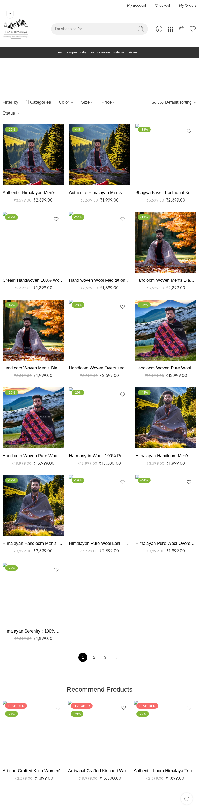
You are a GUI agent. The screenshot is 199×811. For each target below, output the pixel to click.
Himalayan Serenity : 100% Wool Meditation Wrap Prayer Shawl (33, 631)
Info (92, 52)
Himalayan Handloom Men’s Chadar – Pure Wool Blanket (165, 455)
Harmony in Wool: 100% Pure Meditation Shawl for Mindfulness (99, 455)
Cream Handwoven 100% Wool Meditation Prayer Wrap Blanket (33, 280)
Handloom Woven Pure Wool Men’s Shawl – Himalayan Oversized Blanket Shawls (165, 368)
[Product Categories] (170, 29)
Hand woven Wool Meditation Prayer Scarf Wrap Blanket (99, 280)
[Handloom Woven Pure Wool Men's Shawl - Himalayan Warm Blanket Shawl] (33, 417)
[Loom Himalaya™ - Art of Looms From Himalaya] (16, 29)
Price (107, 102)
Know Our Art (104, 52)
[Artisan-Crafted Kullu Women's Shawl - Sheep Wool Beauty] (34, 732)
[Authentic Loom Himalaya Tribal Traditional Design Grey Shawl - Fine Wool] (165, 732)
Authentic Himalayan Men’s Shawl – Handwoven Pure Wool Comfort (33, 192)
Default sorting (178, 102)
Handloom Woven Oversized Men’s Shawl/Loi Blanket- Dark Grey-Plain (99, 368)
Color (64, 102)
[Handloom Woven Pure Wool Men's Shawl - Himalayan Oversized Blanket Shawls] (165, 330)
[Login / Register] (159, 29)
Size (85, 102)
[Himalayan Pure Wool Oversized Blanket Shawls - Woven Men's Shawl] (165, 505)
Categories (72, 52)
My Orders (187, 5)
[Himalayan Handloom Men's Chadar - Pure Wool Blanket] (165, 417)
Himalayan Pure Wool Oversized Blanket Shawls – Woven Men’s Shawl (165, 543)
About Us (133, 52)
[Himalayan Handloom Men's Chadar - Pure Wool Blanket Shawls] (33, 505)
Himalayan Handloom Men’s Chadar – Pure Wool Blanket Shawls (33, 543)
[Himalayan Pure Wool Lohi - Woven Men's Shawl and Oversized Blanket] (99, 505)
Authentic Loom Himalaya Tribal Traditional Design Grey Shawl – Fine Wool (165, 770)
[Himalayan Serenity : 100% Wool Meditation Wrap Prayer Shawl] (33, 593)
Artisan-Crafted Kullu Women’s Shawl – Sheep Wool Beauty (34, 770)
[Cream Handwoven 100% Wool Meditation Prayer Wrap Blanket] (33, 242)
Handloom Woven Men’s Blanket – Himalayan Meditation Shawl (165, 280)
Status (9, 113)
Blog (84, 52)
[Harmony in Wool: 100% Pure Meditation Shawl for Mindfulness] (99, 417)
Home (59, 52)
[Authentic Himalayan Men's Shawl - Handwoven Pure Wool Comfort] (33, 154)
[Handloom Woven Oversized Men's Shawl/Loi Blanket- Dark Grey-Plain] (99, 330)
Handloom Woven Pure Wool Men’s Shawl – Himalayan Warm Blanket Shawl (33, 455)
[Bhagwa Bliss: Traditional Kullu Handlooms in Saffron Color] (165, 154)
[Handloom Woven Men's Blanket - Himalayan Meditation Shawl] (165, 242)
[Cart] (181, 29)
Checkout (162, 5)
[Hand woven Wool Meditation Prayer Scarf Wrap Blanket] (99, 242)
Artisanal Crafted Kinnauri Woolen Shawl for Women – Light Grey (99, 770)
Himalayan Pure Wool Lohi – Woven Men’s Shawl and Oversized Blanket (99, 543)
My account (136, 5)
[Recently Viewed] (187, 799)
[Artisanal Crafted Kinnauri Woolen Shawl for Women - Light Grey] (99, 732)
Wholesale (119, 52)
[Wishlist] (56, 131)
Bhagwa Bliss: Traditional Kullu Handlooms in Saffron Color (165, 192)
